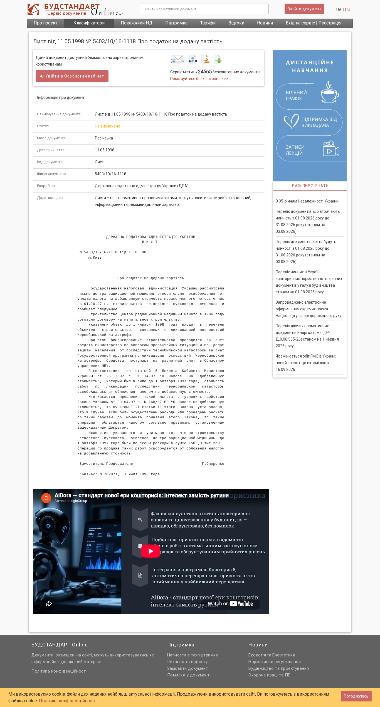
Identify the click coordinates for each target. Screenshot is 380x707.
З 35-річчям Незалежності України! (307, 201)
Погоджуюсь (356, 696)
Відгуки (236, 23)
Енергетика (283, 655)
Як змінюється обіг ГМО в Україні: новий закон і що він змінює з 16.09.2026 (306, 363)
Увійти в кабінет (74, 76)
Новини (265, 23)
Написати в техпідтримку (192, 655)
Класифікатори (89, 23)
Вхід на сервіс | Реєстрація (313, 23)
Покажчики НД (136, 23)
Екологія (257, 655)
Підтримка (176, 23)
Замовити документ (187, 668)
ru (347, 9)
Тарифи (208, 23)
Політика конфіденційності (59, 671)
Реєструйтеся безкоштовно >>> (199, 78)
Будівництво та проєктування (278, 668)
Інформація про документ (61, 97)
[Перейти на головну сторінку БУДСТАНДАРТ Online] (79, 9)
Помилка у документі (189, 675)
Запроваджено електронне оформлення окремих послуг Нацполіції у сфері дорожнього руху (308, 309)
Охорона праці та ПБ (269, 675)
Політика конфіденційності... (68, 700)
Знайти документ (305, 9)
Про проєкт (45, 23)
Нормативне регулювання (274, 661)
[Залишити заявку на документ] (216, 59)
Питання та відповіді (188, 661)
